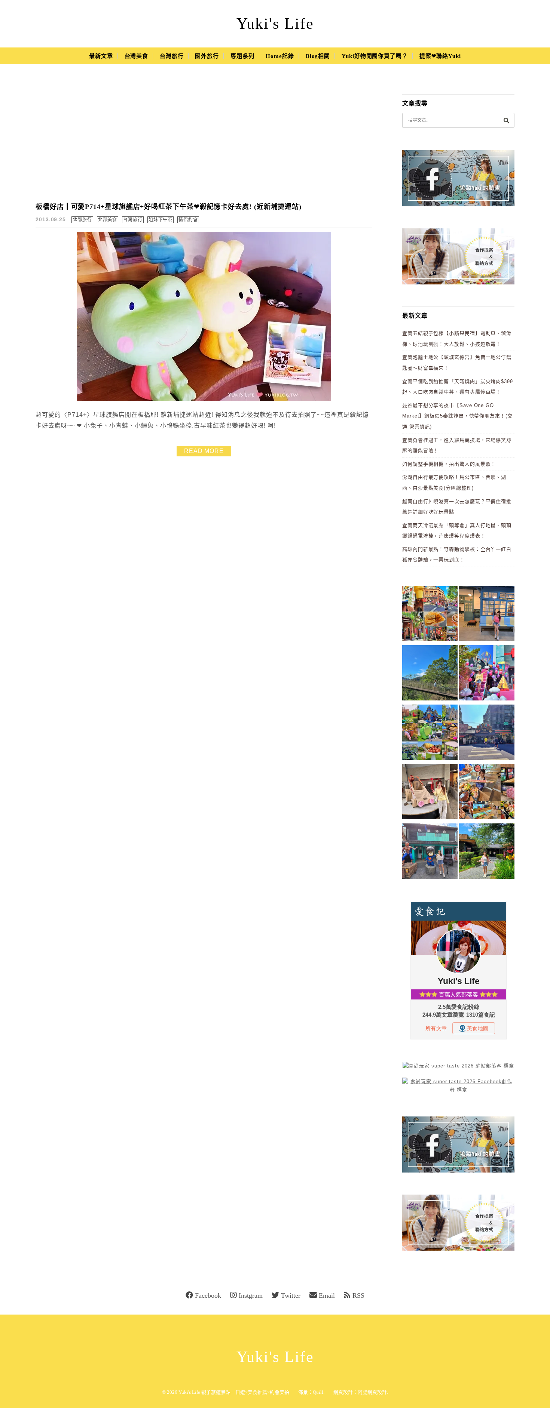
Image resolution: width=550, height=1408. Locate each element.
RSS (358, 1295)
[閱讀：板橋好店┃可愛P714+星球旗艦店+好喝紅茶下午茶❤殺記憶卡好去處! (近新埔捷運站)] (204, 399)
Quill (318, 1392)
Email (327, 1295)
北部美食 (107, 219)
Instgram (251, 1295)
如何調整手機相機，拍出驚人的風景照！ (449, 464)
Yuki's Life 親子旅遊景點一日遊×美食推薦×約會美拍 (233, 1392)
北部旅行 (82, 219)
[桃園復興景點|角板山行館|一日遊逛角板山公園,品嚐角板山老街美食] (430, 674)
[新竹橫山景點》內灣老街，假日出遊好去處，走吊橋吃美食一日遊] (430, 852)
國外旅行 (207, 56)
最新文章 (101, 56)
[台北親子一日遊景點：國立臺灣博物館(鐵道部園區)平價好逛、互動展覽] (486, 615)
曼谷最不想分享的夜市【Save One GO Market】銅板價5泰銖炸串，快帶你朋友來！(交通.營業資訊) (457, 416)
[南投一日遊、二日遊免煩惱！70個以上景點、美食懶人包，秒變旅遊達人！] (430, 733)
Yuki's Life (275, 23)
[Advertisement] (204, 138)
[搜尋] (506, 120)
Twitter (290, 1295)
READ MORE (204, 451)
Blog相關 (318, 56)
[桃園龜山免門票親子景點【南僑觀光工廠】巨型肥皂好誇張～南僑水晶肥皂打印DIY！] (430, 793)
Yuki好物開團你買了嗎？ (375, 56)
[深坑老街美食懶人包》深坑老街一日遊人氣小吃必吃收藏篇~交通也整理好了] (430, 615)
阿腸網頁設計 (372, 1392)
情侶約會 (188, 219)
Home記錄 (280, 56)
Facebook (208, 1295)
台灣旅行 (172, 56)
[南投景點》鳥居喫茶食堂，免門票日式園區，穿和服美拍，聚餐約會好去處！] (486, 852)
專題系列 (242, 56)
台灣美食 (137, 56)
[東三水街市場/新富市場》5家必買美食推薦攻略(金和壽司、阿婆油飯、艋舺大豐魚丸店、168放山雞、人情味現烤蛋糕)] (486, 733)
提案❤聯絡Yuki (440, 56)
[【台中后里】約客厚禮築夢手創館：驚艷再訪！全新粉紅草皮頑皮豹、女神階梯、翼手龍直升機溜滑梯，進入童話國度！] (486, 674)
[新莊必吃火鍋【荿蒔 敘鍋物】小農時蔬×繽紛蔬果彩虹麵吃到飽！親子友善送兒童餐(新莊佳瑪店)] (486, 793)
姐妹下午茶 (161, 219)
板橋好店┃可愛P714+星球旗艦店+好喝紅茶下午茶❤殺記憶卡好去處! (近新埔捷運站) (169, 206)
